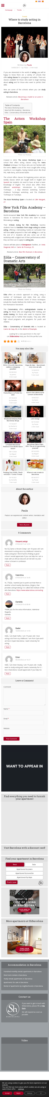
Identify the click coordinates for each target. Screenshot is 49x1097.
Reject (18, 1093)
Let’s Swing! (35, 419)
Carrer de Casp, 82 (10, 329)
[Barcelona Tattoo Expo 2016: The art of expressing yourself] (35, 437)
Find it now (11, 882)
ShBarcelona (14, 336)
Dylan (36, 400)
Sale (34, 864)
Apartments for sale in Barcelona (16, 982)
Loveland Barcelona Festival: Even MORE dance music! (13, 446)
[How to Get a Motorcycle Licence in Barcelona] (35, 385)
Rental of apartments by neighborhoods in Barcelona (23, 986)
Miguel (14, 454)
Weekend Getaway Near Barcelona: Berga (13, 420)
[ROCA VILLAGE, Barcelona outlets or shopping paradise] (13, 358)
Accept (7, 1093)
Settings (29, 1093)
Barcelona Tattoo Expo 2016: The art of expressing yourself (35, 446)
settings (21, 1089)
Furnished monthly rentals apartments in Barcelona (22, 971)
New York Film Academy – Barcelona (17, 110)
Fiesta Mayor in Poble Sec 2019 (13, 394)
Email (6, 719)
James (14, 374)
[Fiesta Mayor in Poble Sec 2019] (13, 385)
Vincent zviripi (21, 541)
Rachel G (14, 426)
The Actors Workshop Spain (14, 108)
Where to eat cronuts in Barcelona (35, 473)
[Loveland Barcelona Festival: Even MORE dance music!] (13, 437)
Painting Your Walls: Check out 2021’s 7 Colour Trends (13, 473)
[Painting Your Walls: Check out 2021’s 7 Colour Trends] (13, 465)
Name (6, 709)
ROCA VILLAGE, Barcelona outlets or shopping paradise (13, 367)
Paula (29, 65)
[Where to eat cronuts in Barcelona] (35, 465)
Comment (7, 687)
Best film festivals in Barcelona (30, 252)
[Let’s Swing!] (35, 411)
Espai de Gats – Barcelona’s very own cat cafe (35, 366)
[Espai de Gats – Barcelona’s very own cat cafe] (35, 358)
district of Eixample (30, 329)
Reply (7, 565)
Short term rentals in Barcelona (15, 975)
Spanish (6, 182)
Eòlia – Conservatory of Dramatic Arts (18, 113)
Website (6, 728)
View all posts (24, 525)
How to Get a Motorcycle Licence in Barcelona (35, 393)
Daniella (14, 400)
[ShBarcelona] (24, 5)
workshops (16, 187)
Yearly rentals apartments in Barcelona (18, 979)
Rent (15, 864)
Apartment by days (24, 877)
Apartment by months (24, 873)
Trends (24, 16)
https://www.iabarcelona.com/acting (29, 590)
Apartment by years (24, 869)
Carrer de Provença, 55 (25, 247)
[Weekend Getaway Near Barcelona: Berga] (13, 411)
